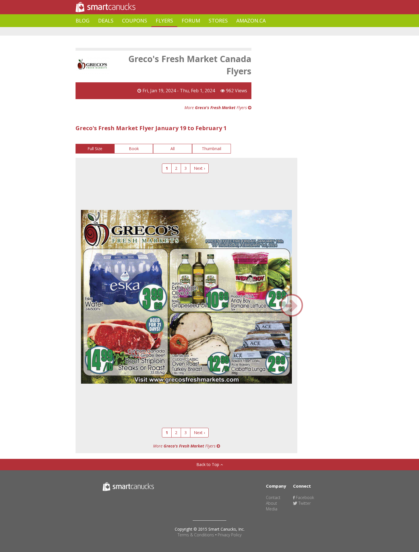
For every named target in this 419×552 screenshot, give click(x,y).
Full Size (95, 148)
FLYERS (164, 20)
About (271, 503)
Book (134, 148)
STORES (218, 20)
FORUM (191, 20)
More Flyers (216, 107)
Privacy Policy (229, 534)
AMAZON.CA (251, 20)
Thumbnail (211, 148)
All (172, 148)
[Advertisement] (179, 31)
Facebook (304, 497)
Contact (273, 497)
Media (271, 509)
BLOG (83, 20)
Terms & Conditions (196, 534)
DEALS (105, 20)
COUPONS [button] (134, 20)
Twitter (304, 503)
